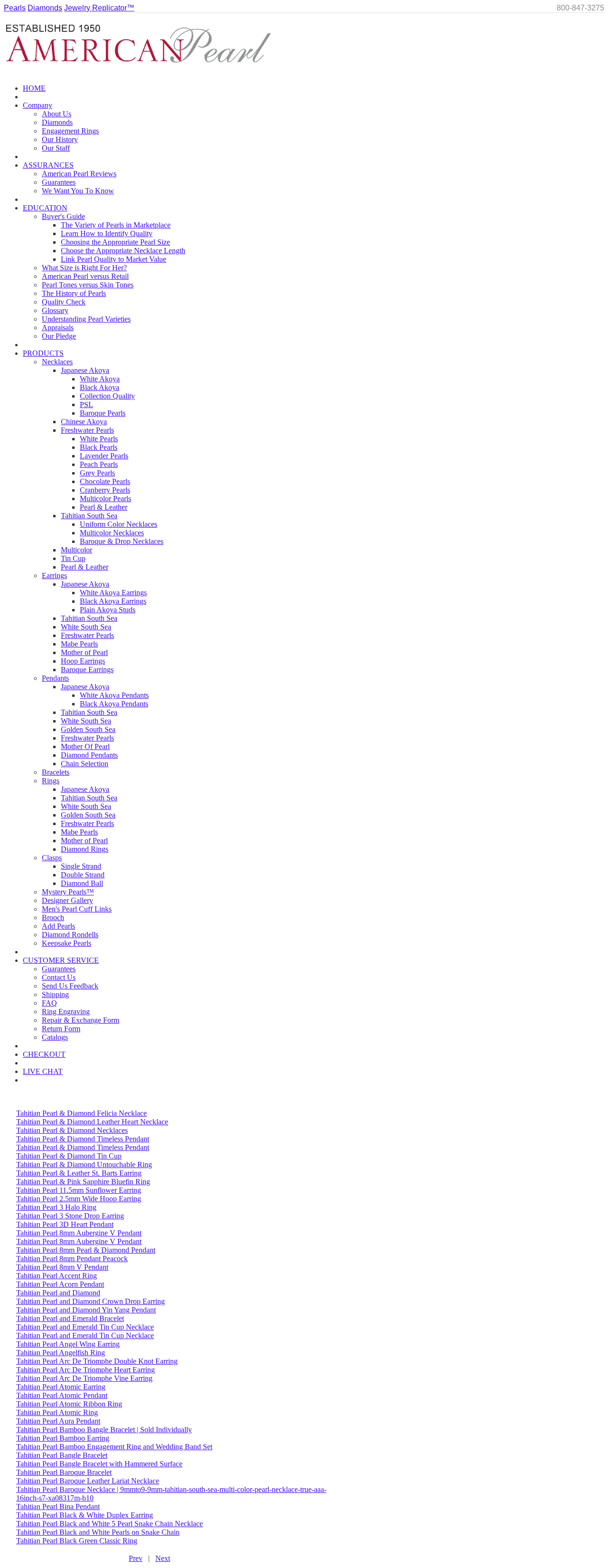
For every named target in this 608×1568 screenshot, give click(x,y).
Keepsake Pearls (66, 943)
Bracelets (55, 772)
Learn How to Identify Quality (106, 233)
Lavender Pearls (104, 456)
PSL (86, 404)
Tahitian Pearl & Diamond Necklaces (72, 1130)
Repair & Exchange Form (80, 1020)
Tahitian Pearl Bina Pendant (58, 1506)
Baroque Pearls (102, 413)
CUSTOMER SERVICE (61, 960)
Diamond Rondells (70, 935)
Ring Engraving (66, 1011)
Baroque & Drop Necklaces (121, 541)
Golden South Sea (88, 729)
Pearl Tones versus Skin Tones (87, 285)
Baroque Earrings (87, 669)
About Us (56, 114)
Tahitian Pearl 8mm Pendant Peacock (72, 1258)
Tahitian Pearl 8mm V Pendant (62, 1267)
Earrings (54, 575)
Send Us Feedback (70, 986)
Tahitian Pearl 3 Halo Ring (56, 1207)
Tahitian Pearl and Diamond (58, 1293)
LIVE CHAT (43, 1071)
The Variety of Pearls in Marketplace (116, 225)
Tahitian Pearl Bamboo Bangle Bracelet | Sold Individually (104, 1429)
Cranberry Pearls (105, 490)
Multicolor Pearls (105, 498)
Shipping (55, 994)
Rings (50, 781)
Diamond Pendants (89, 755)
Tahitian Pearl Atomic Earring (60, 1387)
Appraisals (58, 327)
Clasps (52, 858)
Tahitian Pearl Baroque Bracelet (64, 1472)
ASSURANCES (48, 165)
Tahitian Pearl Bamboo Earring (62, 1438)
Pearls (15, 8)
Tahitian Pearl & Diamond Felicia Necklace (81, 1113)
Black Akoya (99, 387)
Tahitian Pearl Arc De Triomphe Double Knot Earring (97, 1361)
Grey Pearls (97, 473)
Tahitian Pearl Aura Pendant (58, 1421)
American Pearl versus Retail (85, 276)
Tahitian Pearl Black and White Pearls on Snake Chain (98, 1532)
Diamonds (45, 8)
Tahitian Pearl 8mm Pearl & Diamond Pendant (85, 1250)
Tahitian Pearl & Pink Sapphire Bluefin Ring (83, 1182)
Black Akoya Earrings (113, 601)
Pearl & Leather (103, 507)
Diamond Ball (82, 883)
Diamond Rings (84, 849)
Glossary (55, 310)
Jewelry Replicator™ (99, 8)
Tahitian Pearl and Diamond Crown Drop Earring (90, 1301)
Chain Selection (84, 764)
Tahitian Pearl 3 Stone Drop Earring (70, 1216)
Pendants (55, 678)
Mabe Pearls (79, 644)
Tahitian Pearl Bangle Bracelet (61, 1455)
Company (37, 105)
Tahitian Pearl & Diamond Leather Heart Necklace (92, 1122)
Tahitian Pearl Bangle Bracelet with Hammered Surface (99, 1464)
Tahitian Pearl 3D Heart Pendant (65, 1224)
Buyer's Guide (63, 216)
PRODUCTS (43, 353)
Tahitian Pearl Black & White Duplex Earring (84, 1515)
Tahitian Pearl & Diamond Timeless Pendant (82, 1139)
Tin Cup (73, 558)
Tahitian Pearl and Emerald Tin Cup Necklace (85, 1327)
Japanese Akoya (85, 370)
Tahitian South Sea (89, 516)
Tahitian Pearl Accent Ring (56, 1276)
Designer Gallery (67, 900)
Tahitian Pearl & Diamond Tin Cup (69, 1156)
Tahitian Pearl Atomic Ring (57, 1412)
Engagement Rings (70, 131)
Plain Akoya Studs (107, 610)
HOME (34, 88)
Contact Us (59, 977)
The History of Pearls (74, 293)
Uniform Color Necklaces (118, 524)
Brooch (53, 917)
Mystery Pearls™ (68, 892)
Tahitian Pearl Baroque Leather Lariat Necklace (87, 1481)
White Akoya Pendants (114, 695)
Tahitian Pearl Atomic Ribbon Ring (69, 1404)
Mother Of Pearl (85, 746)
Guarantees (59, 182)
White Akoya (100, 379)
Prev (135, 1558)
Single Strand (81, 866)
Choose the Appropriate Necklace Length (123, 251)
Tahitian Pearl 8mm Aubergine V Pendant (79, 1233)
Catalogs (55, 1037)
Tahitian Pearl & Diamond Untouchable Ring (84, 1164)
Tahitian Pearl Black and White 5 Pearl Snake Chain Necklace (109, 1524)
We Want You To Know (78, 191)
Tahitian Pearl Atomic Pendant (61, 1395)
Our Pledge (59, 336)
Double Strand (82, 875)
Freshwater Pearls (87, 430)
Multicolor (76, 550)
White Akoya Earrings (113, 593)
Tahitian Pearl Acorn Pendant (60, 1284)
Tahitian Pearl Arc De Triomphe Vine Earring (84, 1378)
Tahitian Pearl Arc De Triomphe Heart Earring (85, 1370)
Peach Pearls (99, 464)
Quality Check (64, 302)
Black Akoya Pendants (114, 704)
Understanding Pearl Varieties (86, 319)
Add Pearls (58, 926)
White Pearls (99, 439)
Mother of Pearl (84, 652)
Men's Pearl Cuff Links (77, 909)
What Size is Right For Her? (84, 268)
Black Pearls (98, 447)
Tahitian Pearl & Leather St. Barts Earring (79, 1173)
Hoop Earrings (83, 661)
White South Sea (86, 627)
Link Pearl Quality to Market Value (113, 259)
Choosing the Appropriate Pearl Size (115, 242)
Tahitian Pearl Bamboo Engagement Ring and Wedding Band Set (114, 1447)
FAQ (49, 1003)
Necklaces (57, 362)
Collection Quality (107, 396)
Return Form (61, 1029)
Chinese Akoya (84, 422)
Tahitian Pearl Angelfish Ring (60, 1353)
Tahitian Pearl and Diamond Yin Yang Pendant (86, 1310)
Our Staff (56, 148)
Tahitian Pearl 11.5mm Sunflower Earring (78, 1190)
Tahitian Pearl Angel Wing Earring (68, 1344)
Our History (60, 139)
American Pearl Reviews (79, 174)
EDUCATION (45, 208)
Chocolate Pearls (105, 481)
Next (162, 1558)
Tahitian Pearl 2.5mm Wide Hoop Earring (78, 1199)
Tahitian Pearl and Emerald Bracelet (70, 1318)
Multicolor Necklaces (112, 533)
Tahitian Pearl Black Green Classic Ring (76, 1541)
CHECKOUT (44, 1054)
